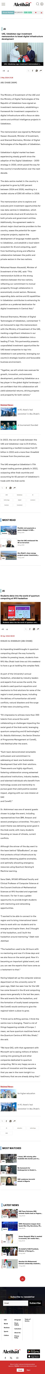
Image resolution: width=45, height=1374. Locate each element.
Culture (6, 1335)
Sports (6, 1331)
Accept (20, 1370)
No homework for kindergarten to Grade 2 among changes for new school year (26, 1169)
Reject (28, 1370)
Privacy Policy (16, 1337)
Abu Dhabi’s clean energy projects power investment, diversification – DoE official (28, 554)
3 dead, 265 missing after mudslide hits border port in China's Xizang (28, 1158)
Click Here (16, 1366)
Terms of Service (27, 1320)
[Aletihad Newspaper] (22, 4)
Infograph (17, 1320)
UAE (5, 1320)
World (6, 1324)
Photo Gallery (16, 1324)
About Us (17, 1333)
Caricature (17, 1329)
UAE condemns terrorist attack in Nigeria (26, 1180)
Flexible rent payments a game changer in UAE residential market (27, 529)
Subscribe (35, 1303)
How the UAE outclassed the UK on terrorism (28, 542)
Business (7, 1327)
